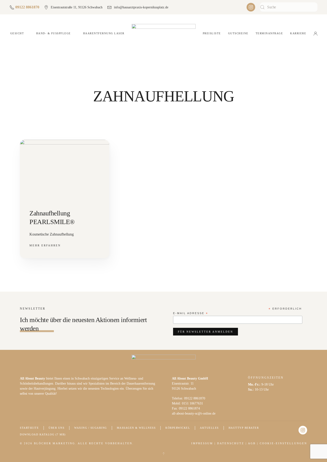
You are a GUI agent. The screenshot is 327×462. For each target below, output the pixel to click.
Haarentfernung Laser (103, 33)
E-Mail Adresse (190, 313)
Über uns (56, 427)
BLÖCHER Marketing (54, 443)
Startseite (29, 427)
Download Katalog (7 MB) (43, 434)
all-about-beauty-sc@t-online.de (193, 413)
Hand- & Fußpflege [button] (53, 33)
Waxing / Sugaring (90, 427)
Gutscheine (238, 33)
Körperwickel (177, 427)
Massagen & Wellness (136, 427)
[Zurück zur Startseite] (164, 33)
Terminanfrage (269, 33)
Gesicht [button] (17, 33)
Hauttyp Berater (244, 427)
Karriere (298, 33)
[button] (163, 453)
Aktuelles (209, 427)
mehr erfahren (45, 245)
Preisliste (212, 33)
